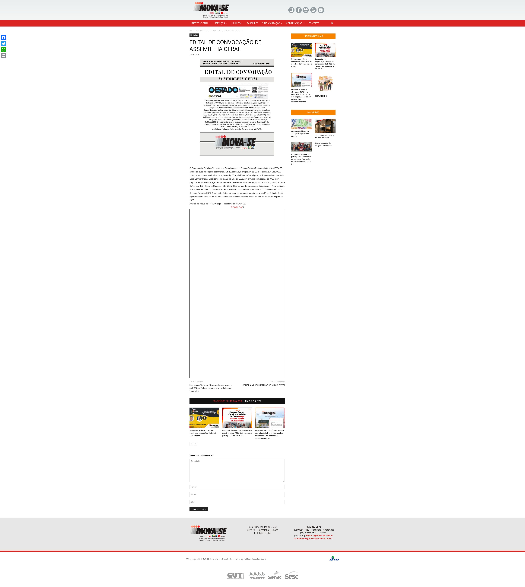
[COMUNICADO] (325, 83)
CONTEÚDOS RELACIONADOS (227, 401)
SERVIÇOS (220, 23)
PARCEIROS (252, 23)
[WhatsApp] (4, 50)
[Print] (4, 56)
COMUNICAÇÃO (294, 23)
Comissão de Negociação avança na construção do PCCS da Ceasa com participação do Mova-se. (237, 433)
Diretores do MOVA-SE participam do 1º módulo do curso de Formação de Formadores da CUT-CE (301, 159)
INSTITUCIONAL (199, 23)
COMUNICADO (321, 96)
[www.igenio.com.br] (334, 560)
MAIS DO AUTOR (253, 401)
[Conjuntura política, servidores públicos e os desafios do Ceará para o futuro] (204, 418)
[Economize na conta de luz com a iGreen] (325, 126)
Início (191, 31)
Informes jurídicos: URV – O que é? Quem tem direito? (300, 133)
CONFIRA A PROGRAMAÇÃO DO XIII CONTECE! (264, 385)
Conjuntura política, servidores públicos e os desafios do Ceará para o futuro (202, 433)
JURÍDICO (236, 23)
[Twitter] (4, 44)
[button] (332, 23)
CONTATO (314, 23)
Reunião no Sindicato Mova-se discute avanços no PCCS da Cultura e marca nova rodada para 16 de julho (210, 388)
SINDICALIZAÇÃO (271, 23)
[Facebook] (4, 38)
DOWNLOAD (237, 207)
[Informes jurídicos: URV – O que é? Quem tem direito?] (301, 124)
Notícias (199, 31)
